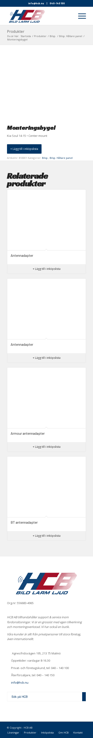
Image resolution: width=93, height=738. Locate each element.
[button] (24, 149)
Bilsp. (45, 158)
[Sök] (69, 16)
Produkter (15, 31)
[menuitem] (69, 16)
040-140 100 (57, 3)
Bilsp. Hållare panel (61, 158)
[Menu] (80, 16)
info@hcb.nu (36, 3)
